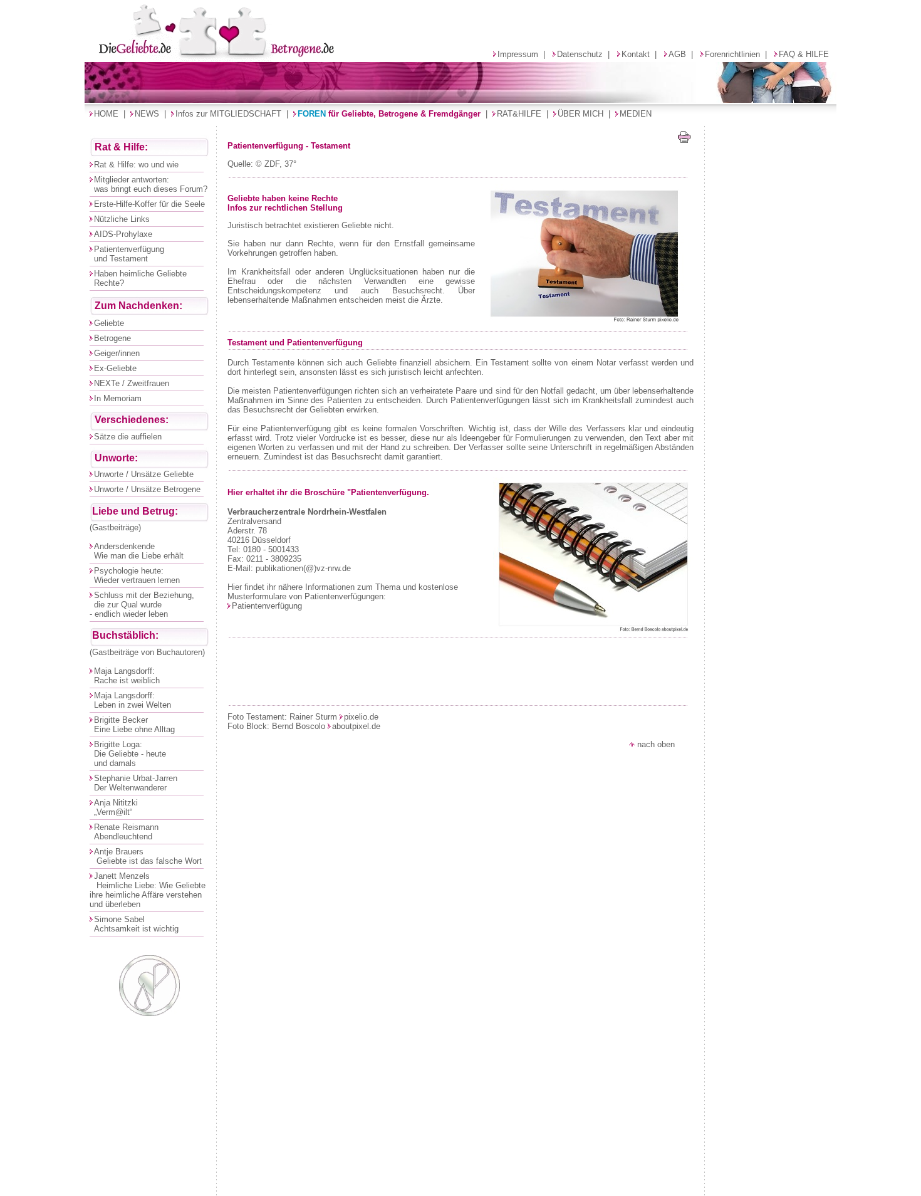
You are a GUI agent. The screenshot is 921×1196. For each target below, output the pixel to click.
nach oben (655, 744)
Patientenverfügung (267, 606)
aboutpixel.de (356, 726)
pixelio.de (361, 716)
